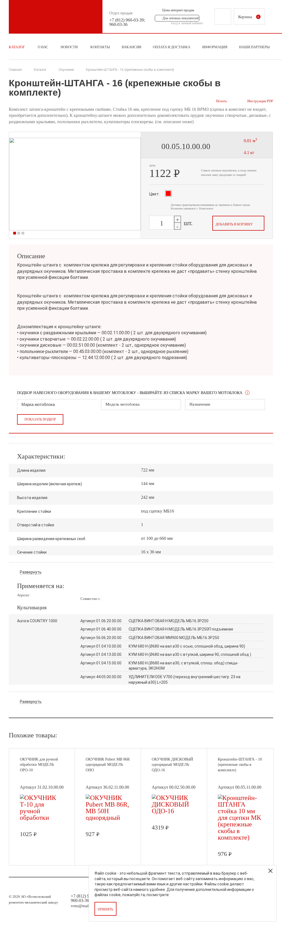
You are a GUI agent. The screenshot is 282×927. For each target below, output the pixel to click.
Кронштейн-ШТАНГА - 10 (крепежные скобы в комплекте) (240, 764)
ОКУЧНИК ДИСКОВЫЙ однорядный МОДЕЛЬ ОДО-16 (172, 764)
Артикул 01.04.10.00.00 (100, 646)
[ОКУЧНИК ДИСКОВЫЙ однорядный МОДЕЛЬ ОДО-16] (174, 811)
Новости (69, 47)
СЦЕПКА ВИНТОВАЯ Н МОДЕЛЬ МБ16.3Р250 (168, 621)
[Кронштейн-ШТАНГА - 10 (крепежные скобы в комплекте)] (240, 837)
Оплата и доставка (171, 47)
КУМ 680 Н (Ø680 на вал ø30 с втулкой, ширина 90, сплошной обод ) (190, 654)
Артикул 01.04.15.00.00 (100, 663)
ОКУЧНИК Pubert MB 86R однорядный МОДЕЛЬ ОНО (108, 764)
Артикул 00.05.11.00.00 (239, 787)
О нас (43, 47)
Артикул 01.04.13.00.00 (100, 654)
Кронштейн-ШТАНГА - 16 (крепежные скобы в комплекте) (130, 69)
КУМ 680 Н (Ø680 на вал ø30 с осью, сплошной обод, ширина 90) (187, 646)
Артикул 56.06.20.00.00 (100, 637)
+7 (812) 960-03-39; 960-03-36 (127, 22)
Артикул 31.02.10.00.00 (42, 787)
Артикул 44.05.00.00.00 (100, 677)
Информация (214, 47)
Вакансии (131, 47)
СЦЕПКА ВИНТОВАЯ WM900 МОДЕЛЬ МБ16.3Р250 (174, 637)
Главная (15, 69)
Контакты (100, 47)
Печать (221, 101)
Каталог (17, 47)
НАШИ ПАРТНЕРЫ (254, 47)
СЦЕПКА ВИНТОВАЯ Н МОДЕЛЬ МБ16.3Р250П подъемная (181, 629)
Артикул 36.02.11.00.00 (107, 787)
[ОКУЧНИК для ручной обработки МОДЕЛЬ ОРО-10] (42, 817)
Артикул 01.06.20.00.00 (100, 621)
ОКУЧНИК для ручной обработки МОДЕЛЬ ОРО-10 (39, 764)
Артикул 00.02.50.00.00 (174, 787)
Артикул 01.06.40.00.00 (100, 629)
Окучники (66, 69)
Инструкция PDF (260, 101)
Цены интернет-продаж (178, 10)
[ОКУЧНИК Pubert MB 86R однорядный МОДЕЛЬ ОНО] (108, 817)
